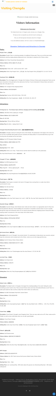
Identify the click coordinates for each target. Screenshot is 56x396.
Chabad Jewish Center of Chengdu (16, 1)
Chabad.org (25, 386)
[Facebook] (26, 390)
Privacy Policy (35, 386)
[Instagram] (29, 390)
